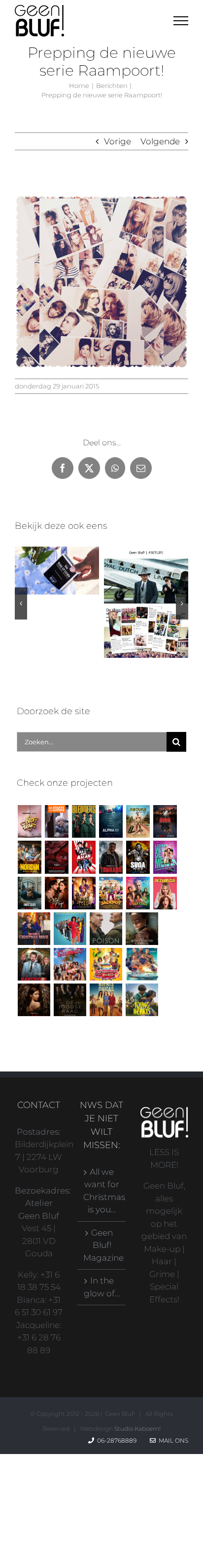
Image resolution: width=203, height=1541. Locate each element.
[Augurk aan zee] (137, 821)
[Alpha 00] (110, 821)
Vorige (117, 141)
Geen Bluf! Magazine (101, 1245)
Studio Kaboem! (137, 1428)
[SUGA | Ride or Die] (137, 857)
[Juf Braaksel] (137, 893)
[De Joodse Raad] (70, 1000)
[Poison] (106, 928)
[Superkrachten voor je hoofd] (106, 964)
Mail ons (172, 1440)
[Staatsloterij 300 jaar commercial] (56, 821)
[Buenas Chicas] (106, 1000)
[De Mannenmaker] (70, 928)
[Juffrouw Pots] (83, 893)
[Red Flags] (56, 893)
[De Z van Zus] (164, 893)
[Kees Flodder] (29, 821)
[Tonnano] (110, 857)
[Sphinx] (34, 1000)
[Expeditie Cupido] (70, 964)
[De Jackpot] (110, 893)
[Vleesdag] (56, 857)
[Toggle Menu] (181, 20)
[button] (21, 603)
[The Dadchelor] (34, 964)
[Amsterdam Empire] (164, 821)
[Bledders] (83, 821)
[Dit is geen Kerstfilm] (34, 928)
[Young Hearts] (142, 1000)
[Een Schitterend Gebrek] (142, 928)
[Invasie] (142, 964)
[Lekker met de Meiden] (164, 857)
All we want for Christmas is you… (101, 1191)
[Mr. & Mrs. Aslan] (83, 857)
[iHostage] (29, 893)
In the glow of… (102, 1287)
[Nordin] (29, 857)
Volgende (160, 141)
